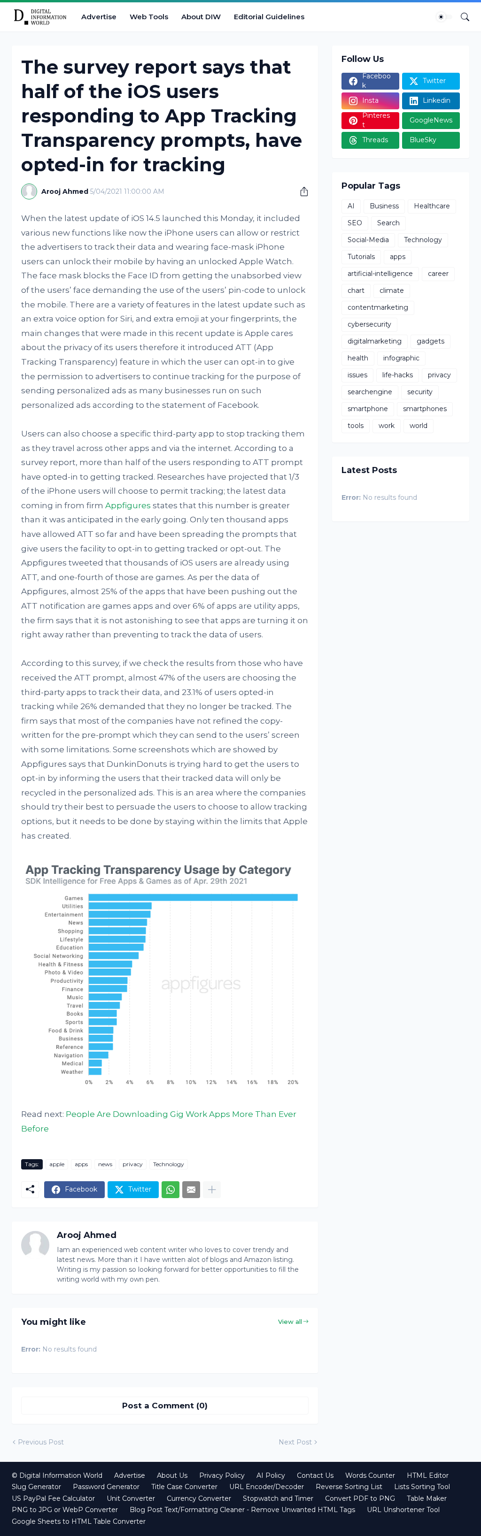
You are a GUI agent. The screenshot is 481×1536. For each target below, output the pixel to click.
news (105, 1164)
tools (356, 425)
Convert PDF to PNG (360, 1498)
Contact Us (315, 1475)
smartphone (368, 409)
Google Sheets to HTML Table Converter (79, 1521)
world (418, 425)
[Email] (191, 1189)
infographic (401, 358)
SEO (355, 223)
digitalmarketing (375, 341)
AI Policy (270, 1475)
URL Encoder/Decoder (266, 1487)
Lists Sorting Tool (422, 1487)
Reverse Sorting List (349, 1487)
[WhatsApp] (170, 1189)
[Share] (301, 191)
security (420, 392)
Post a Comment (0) (165, 1405)
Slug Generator (36, 1487)
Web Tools (149, 16)
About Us (172, 1475)
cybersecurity (369, 324)
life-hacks (397, 375)
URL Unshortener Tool (403, 1509)
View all (290, 1321)
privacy (133, 1164)
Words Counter (370, 1475)
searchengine (370, 392)
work (387, 425)
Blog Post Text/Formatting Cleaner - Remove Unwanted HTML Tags (242, 1509)
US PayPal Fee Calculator (53, 1498)
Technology (168, 1164)
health (358, 358)
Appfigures (128, 505)
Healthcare (432, 206)
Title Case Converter (184, 1487)
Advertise (98, 16)
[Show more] (212, 1189)
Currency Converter (199, 1498)
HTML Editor (428, 1475)
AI (351, 206)
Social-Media (368, 240)
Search (388, 223)
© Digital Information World (57, 1475)
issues (357, 375)
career (438, 273)
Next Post (295, 1442)
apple (56, 1164)
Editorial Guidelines (269, 16)
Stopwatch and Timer (278, 1498)
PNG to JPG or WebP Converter (65, 1509)
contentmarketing (378, 307)
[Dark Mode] (444, 17)
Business (384, 206)
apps (81, 1164)
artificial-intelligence (380, 273)
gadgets (430, 341)
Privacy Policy (222, 1475)
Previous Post (41, 1442)
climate (392, 290)
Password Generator (106, 1487)
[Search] (461, 17)
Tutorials (361, 256)
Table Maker (427, 1498)
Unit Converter (131, 1498)
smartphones (425, 409)
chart (356, 290)
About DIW (201, 16)
